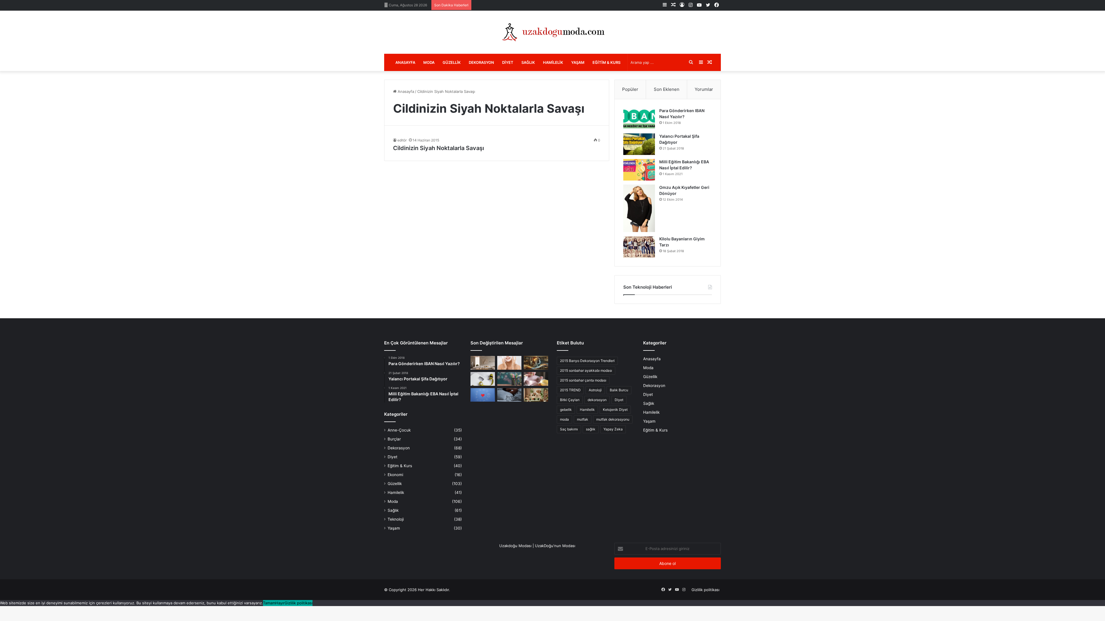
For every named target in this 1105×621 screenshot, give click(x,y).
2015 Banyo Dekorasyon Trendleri (587, 361)
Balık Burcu (619, 390)
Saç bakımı (569, 429)
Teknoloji (396, 519)
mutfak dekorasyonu (612, 419)
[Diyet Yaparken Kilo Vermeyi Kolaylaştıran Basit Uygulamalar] (482, 379)
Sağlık (528, 62)
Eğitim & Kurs (606, 62)
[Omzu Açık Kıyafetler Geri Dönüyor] (639, 208)
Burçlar (394, 439)
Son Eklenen (666, 89)
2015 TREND (570, 390)
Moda (429, 62)
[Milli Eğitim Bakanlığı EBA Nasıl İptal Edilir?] (639, 170)
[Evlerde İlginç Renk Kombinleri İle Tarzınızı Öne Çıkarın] (536, 395)
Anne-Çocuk (399, 430)
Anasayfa (405, 62)
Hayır (280, 603)
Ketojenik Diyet (615, 409)
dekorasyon (597, 400)
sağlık (590, 429)
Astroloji (595, 390)
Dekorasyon (481, 62)
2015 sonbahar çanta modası (583, 380)
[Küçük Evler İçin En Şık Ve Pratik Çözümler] (482, 363)
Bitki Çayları (570, 400)
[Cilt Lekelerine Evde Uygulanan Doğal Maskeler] (509, 363)
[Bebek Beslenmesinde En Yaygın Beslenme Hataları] (536, 379)
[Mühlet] (552, 32)
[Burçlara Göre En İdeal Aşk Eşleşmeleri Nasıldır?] (482, 395)
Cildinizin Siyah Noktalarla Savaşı (438, 148)
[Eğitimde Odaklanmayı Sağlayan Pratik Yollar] (509, 379)
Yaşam (577, 62)
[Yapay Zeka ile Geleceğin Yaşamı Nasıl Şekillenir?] (536, 363)
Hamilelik (553, 62)
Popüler (630, 89)
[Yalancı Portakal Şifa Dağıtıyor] (639, 144)
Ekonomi (395, 474)
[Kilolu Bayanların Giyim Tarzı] (639, 247)
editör (402, 140)
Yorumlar (704, 89)
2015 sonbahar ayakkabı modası (586, 370)
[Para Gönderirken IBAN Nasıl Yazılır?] (639, 118)
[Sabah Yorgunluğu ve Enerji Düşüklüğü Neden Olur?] (509, 395)
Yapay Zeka (613, 429)
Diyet (507, 62)
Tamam (269, 603)
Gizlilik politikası (705, 589)
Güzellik (452, 62)
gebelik (566, 409)
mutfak (582, 419)
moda (564, 419)
